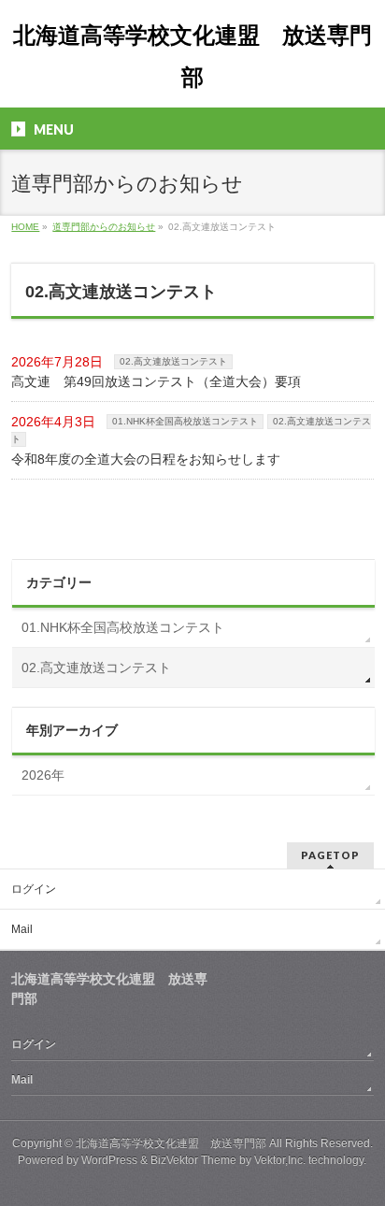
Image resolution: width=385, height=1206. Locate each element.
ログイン (33, 889)
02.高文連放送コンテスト (173, 361)
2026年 (42, 775)
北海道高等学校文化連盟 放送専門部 (171, 1143)
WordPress (109, 1160)
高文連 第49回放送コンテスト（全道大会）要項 (156, 381)
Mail (22, 929)
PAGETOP (330, 855)
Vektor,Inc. (280, 1160)
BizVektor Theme (193, 1160)
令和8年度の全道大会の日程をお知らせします (145, 459)
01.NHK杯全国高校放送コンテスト (185, 421)
